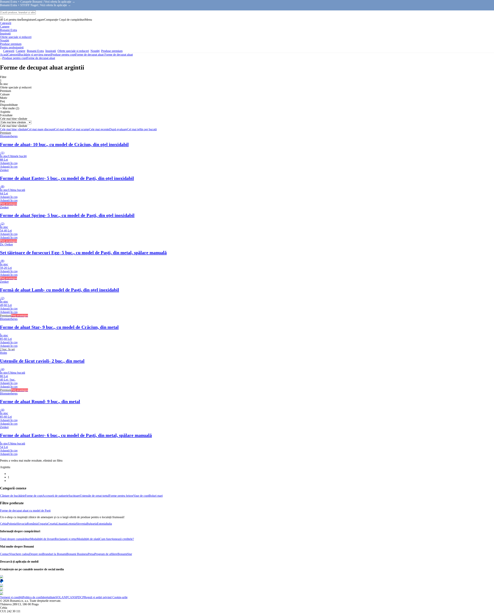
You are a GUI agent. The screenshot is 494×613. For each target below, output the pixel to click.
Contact (4, 554)
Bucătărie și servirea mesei (35, 54)
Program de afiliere (106, 554)
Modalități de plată (88, 539)
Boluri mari (156, 495)
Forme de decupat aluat (118, 54)
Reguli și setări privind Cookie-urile (106, 597)
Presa (91, 554)
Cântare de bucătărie (12, 495)
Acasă (4, 54)
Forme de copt (33, 495)
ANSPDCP (77, 597)
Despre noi (35, 554)
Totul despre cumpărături (15, 539)
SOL (58, 597)
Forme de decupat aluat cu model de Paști (25, 510)
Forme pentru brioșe (121, 495)
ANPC (65, 597)
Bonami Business (77, 554)
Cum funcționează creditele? (116, 539)
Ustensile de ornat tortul (94, 495)
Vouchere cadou (19, 554)
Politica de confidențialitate (39, 597)
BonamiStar (125, 554)
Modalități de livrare (42, 539)
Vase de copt (141, 495)
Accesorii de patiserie (55, 495)
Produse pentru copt (63, 54)
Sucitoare (74, 495)
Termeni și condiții (11, 597)
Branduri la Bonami (54, 554)
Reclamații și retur (66, 539)
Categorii (13, 54)
